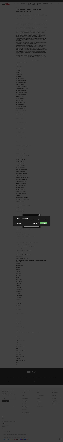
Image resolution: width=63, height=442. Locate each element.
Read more (31, 220)
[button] (19, 223)
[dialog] (31, 221)
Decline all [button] (35, 223)
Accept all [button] (44, 223)
